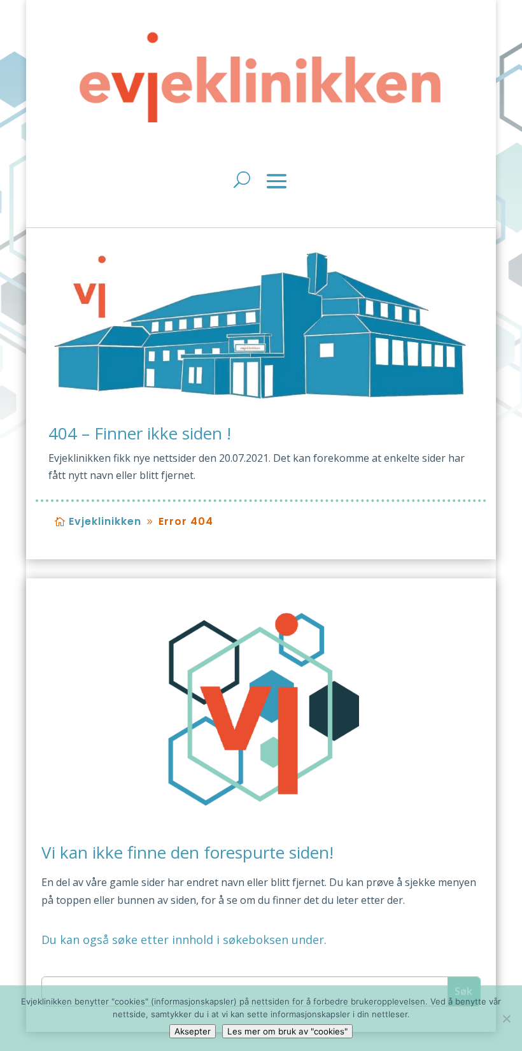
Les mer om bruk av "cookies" (287, 1031)
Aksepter (192, 1031)
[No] (506, 1018)
